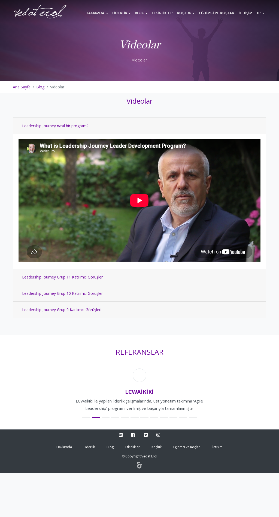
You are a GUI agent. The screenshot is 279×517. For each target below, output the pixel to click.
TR (259, 13)
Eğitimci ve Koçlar (216, 13)
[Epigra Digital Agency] (139, 488)
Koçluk (184, 13)
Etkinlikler (162, 13)
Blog (140, 13)
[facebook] (133, 457)
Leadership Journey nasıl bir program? (55, 125)
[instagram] (158, 457)
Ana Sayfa (22, 86)
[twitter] (146, 457)
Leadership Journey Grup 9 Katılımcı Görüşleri (61, 309)
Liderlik (120, 13)
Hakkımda (95, 13)
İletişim (245, 13)
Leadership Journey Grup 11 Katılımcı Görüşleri (63, 277)
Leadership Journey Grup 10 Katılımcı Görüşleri (63, 293)
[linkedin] (120, 457)
